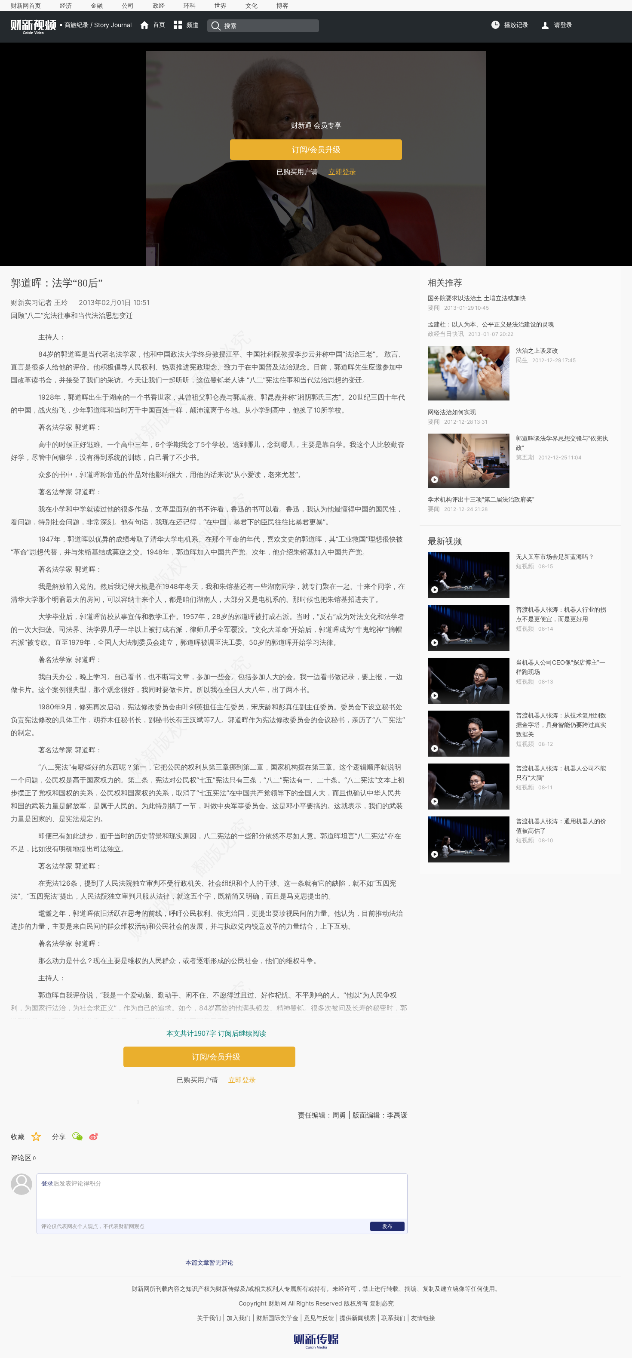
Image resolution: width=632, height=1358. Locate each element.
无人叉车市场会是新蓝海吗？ (555, 556)
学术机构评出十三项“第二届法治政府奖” (481, 499)
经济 (66, 5)
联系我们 (393, 1318)
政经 (159, 5)
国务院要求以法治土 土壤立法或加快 (477, 298)
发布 (387, 1226)
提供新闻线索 (358, 1318)
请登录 (563, 25)
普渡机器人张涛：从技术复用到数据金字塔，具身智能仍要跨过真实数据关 (561, 725)
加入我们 (239, 1318)
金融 (97, 5)
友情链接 (423, 1318)
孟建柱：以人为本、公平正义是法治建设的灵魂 (491, 324)
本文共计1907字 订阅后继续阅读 (216, 1033)
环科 (190, 5)
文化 (251, 5)
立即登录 (342, 172)
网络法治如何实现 (452, 412)
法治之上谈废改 (537, 350)
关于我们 (209, 1318)
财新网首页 (26, 5)
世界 (221, 5)
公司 (128, 5)
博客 (282, 5)
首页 (159, 24)
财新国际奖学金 (276, 1318)
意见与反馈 (319, 1318)
